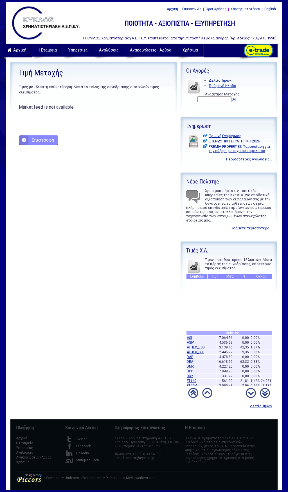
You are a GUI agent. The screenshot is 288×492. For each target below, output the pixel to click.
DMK (190, 364)
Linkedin (82, 453)
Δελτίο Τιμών (220, 80)
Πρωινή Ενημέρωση (225, 136)
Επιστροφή (43, 140)
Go (233, 99)
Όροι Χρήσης (216, 9)
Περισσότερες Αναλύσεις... (249, 159)
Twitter (81, 439)
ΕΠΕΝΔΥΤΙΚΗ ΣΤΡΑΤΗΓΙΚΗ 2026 (234, 141)
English (270, 9)
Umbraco (72, 478)
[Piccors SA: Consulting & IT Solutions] (29, 481)
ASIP (190, 340)
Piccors (112, 478)
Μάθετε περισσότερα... (252, 228)
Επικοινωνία (191, 9)
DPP (190, 369)
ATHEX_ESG (196, 345)
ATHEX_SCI (195, 350)
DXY (190, 374)
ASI (189, 335)
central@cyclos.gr (140, 458)
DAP (190, 355)
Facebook (83, 446)
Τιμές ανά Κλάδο (222, 86)
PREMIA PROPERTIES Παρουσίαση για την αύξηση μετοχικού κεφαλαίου (239, 148)
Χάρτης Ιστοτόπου (245, 9)
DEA (190, 359)
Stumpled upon (87, 460)
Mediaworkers (137, 478)
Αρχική (172, 9)
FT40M (192, 383)
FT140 (191, 379)
